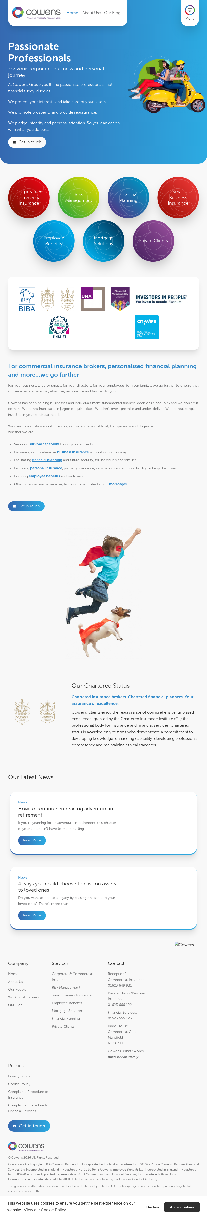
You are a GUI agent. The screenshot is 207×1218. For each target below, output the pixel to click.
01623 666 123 (120, 1018)
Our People (17, 989)
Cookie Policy (19, 1084)
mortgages (118, 484)
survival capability (44, 444)
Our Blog (112, 13)
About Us (90, 13)
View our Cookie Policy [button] (45, 1210)
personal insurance (46, 468)
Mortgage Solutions (67, 1011)
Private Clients (63, 1026)
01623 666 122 (120, 1005)
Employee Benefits (67, 1003)
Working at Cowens (24, 997)
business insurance (73, 452)
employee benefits (44, 476)
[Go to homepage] (36, 13)
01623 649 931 (120, 985)
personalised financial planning (152, 365)
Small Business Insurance (72, 995)
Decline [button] (152, 1207)
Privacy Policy (19, 1076)
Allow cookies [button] (182, 1207)
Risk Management (66, 987)
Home (72, 13)
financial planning (47, 460)
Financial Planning (66, 1018)
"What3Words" (133, 1051)
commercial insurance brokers (62, 365)
